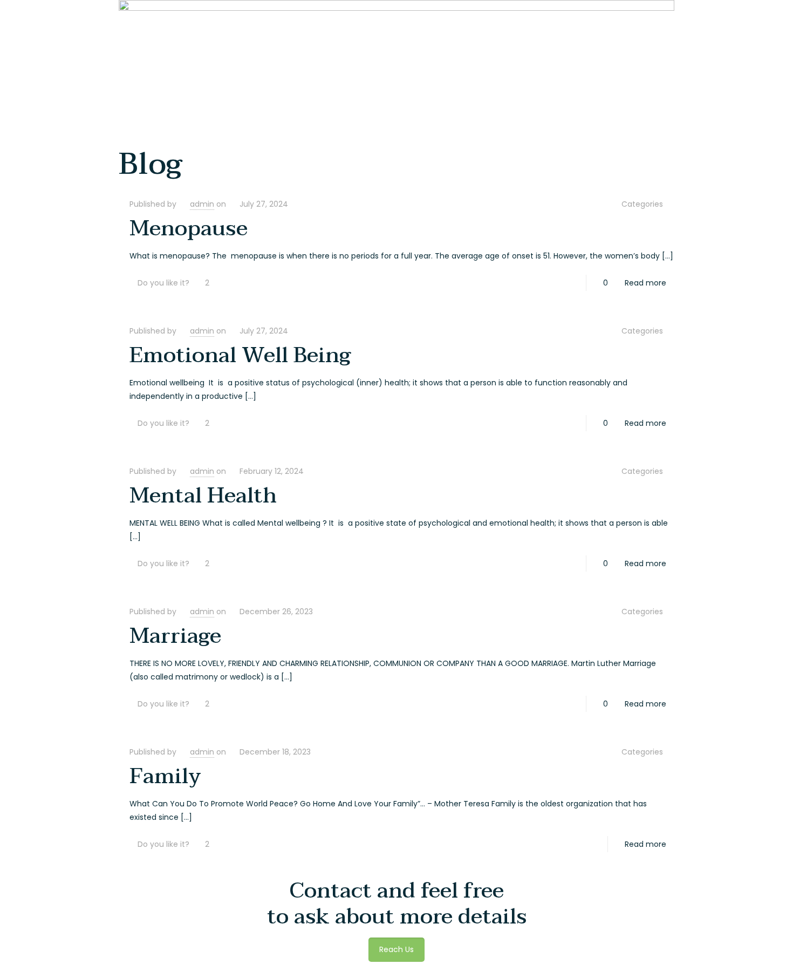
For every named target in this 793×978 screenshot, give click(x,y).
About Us (652, 17)
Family (165, 776)
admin (202, 204)
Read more (645, 282)
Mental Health (203, 495)
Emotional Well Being (240, 355)
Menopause (188, 228)
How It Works (699, 17)
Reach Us (746, 17)
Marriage (175, 635)
